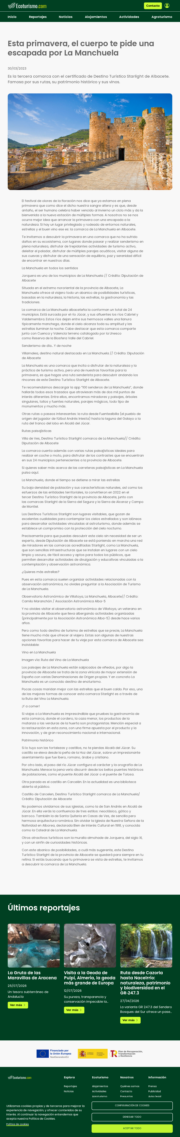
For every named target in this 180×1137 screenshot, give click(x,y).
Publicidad (154, 1091)
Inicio (12, 17)
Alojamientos (96, 17)
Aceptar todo (132, 1128)
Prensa (152, 1086)
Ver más (16, 1005)
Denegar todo (132, 1117)
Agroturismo (162, 17)
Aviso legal (154, 1096)
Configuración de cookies (132, 1105)
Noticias (65, 17)
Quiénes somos (129, 1086)
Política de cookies (17, 1124)
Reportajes (38, 17)
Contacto (153, 5)
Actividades (129, 17)
